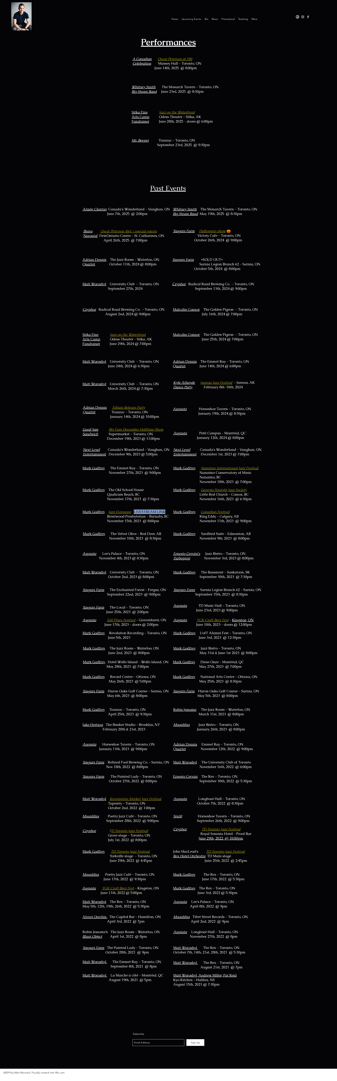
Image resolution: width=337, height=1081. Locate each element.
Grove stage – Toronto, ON (116, 835)
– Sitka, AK (191, 117)
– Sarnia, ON (249, 264)
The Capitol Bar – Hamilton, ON (135, 917)
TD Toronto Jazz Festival (225, 851)
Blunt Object (92, 936)
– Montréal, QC (233, 433)
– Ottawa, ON (145, 676)
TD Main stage (219, 856)
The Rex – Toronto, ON (219, 776)
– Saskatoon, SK (236, 572)
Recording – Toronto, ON (147, 633)
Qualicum (115, 494)
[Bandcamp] (297, 17)
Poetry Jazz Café (118, 874)
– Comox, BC (238, 494)
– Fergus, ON (155, 589)
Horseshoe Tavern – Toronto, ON (224, 816)
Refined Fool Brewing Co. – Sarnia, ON (138, 762)
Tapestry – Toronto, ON (126, 803)
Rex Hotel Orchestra (189, 856)
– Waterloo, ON (146, 259)
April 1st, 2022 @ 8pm (128, 936)
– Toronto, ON (189, 63)
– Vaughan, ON (157, 209)
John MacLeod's (185, 851)
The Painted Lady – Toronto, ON (136, 776)
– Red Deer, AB (149, 533)
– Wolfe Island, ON (153, 662)
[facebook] (308, 17)
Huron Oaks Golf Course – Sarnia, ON (138, 691)
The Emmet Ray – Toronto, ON (136, 961)
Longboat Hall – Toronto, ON (221, 798)
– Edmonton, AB (237, 533)
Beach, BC (132, 494)
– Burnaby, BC (157, 516)
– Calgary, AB (227, 516)
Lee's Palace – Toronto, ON (212, 901)
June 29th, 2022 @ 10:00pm (221, 838)
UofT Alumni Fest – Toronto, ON (226, 633)
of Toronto (242, 762)
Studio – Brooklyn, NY (142, 724)
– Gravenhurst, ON (150, 620)
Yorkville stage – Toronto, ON (119, 856)
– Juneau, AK (244, 382)
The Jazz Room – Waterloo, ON (134, 648)
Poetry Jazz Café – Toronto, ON (132, 816)
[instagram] (303, 17)
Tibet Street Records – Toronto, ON (220, 917)
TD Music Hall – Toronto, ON (221, 605)
